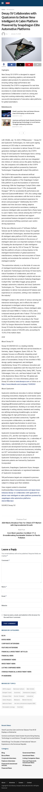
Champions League (29, 692)
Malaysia (17, 700)
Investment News (8, 664)
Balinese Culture (18, 689)
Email (4, 596)
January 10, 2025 (16, 34)
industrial (30, 696)
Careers (21, 782)
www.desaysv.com (22, 381)
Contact (29, 782)
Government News (9, 660)
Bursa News (6, 639)
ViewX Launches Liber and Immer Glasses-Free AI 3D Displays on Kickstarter (26, 112)
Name (4, 587)
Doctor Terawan (19, 696)
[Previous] (19, 133)
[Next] (23, 133)
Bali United (30, 689)
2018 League (7, 689)
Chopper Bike (7, 696)
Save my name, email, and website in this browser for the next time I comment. (22, 616)
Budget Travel (7, 692)
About (3, 782)
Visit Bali (20, 707)
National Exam (7, 703)
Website (4, 605)
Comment (6, 560)
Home (3, 9)
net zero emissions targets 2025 (24, 703)
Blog (3, 635)
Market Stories (27, 700)
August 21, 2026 (17, 116)
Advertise (12, 782)
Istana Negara (7, 700)
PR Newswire (10, 9)
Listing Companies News (11, 668)
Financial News (7, 656)
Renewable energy (9, 707)
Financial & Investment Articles (15, 652)
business (17, 692)
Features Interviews (10, 647)
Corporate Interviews (10, 643)
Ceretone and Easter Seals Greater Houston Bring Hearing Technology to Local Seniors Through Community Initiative (27, 122)
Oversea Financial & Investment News (16, 672)
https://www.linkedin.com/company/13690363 (18, 384)
